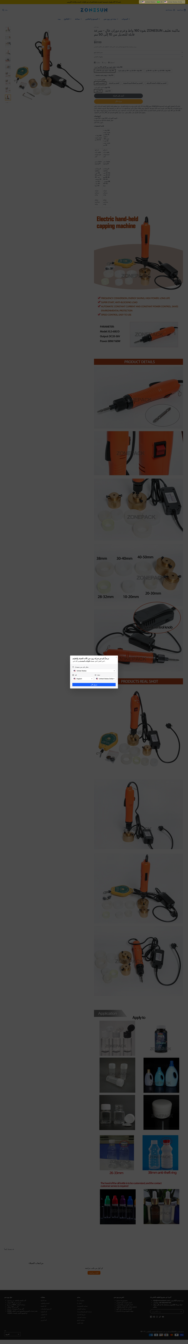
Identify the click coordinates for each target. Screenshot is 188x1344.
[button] (162, 2)
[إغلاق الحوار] (116, 657)
